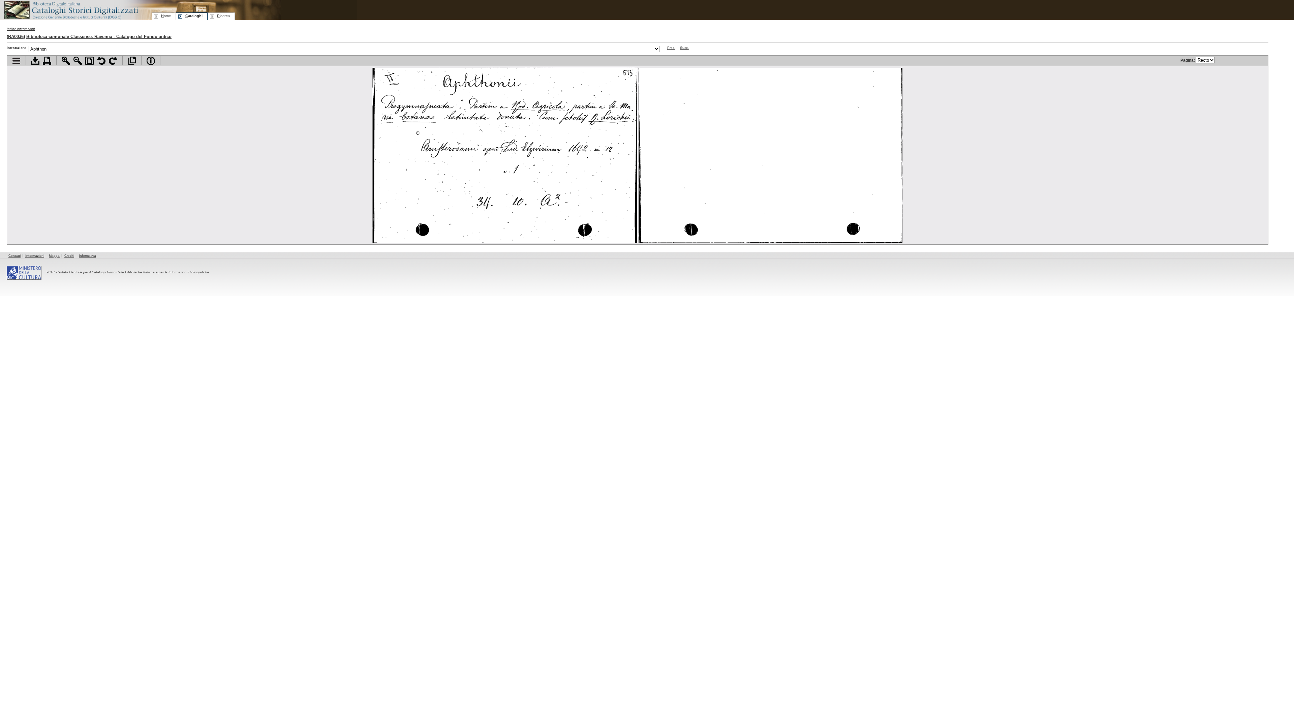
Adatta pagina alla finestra (89, 61)
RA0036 (16, 36)
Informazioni (34, 255)
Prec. (671, 48)
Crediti (69, 255)
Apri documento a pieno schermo (132, 61)
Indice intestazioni (21, 29)
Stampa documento (47, 61)
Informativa (87, 255)
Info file (151, 61)
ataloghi (194, 16)
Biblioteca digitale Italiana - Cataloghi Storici (71, 9)
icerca (223, 16)
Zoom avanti (66, 61)
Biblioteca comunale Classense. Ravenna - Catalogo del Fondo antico (99, 36)
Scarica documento (35, 61)
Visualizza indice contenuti (16, 61)
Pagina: (1188, 60)
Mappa (54, 255)
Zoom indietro (77, 61)
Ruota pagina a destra (113, 61)
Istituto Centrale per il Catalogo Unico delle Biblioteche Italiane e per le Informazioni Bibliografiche (133, 272)
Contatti (14, 255)
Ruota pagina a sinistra (101, 61)
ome (166, 16)
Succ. (684, 48)
